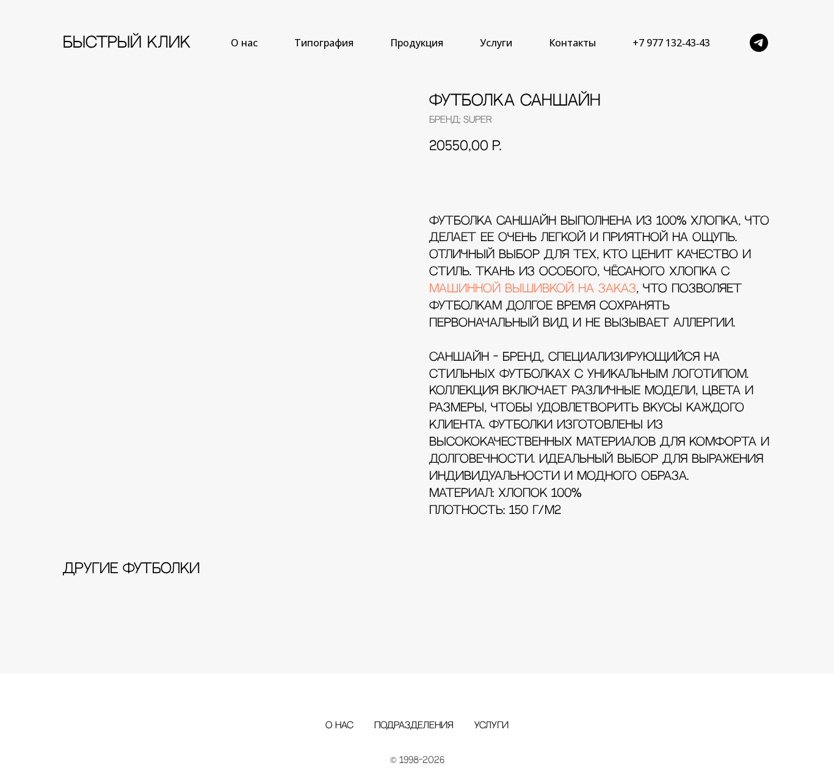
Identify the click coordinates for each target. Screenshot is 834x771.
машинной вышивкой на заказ (532, 289)
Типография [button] (324, 42)
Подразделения (414, 725)
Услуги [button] (496, 42)
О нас (244, 42)
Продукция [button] (416, 42)
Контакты (572, 42)
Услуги (491, 725)
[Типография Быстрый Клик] (759, 43)
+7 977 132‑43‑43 (671, 42)
